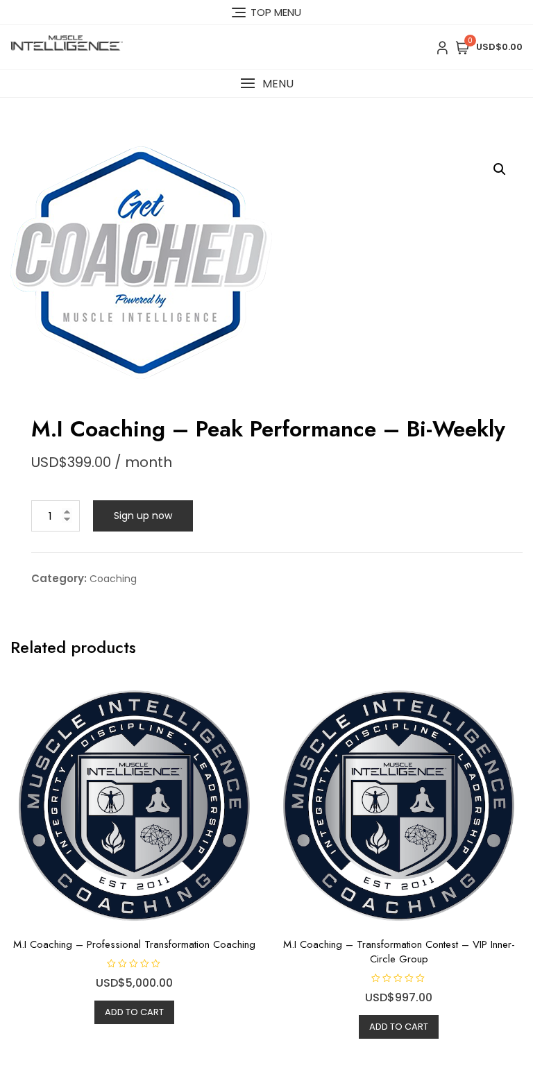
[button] (266, 83)
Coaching (113, 579)
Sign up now (143, 515)
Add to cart (134, 1012)
